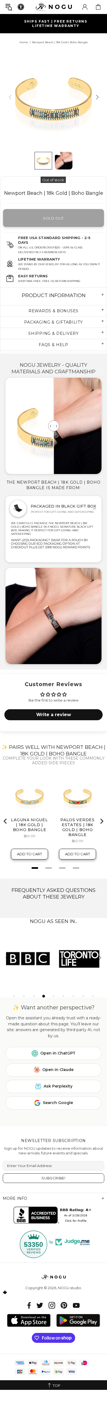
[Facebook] (29, 1305)
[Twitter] (39, 1305)
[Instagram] (52, 1305)
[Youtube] (76, 1305)
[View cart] (98, 7)
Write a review (53, 714)
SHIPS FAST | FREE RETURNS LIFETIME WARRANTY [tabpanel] (55, 23)
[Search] (8, 7)
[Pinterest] (64, 1305)
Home (23, 42)
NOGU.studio (53, 7)
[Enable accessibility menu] (21, 7)
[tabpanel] (28, 958)
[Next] (97, 97)
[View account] (84, 7)
